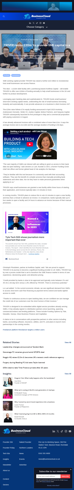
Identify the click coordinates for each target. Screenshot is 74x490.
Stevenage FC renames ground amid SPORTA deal (23, 352)
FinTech (6, 75)
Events (22, 459)
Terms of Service (46, 481)
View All (68, 342)
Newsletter (7, 465)
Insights (6, 459)
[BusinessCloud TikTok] (37, 23)
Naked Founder (25, 442)
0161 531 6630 (44, 453)
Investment (16, 75)
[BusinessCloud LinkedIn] (30, 23)
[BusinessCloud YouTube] (44, 23)
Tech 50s (6, 453)
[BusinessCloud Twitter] (33, 23)
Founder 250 (8, 442)
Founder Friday (9, 448)
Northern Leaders (26, 448)
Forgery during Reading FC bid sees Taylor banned (24, 363)
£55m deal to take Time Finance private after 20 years (25, 368)
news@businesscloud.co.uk (49, 459)
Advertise (22, 465)
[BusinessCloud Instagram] (40, 23)
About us (6, 470)
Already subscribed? (53, 485)
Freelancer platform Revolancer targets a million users (24, 330)
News (21, 453)
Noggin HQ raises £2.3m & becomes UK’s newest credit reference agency (33, 357)
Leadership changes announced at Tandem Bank (23, 347)
